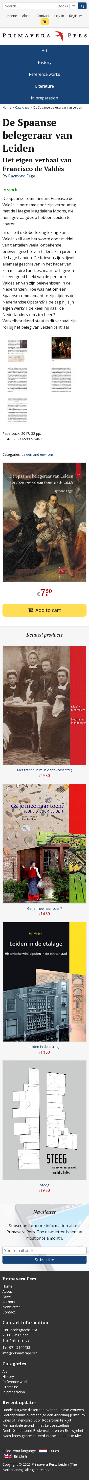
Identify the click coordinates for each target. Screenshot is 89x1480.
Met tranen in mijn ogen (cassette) (44, 770)
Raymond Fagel (22, 176)
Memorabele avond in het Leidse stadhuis (35, 1425)
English (20, 1456)
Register (75, 15)
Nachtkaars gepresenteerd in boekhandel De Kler (41, 1435)
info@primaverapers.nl (20, 1353)
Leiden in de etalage (44, 1046)
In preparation (44, 98)
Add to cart (48, 610)
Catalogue (22, 107)
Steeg (44, 1185)
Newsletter (11, 1307)
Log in (59, 15)
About (27, 15)
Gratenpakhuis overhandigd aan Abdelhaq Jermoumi (44, 1415)
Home (12, 15)
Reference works (44, 74)
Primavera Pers (44, 1464)
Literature (44, 86)
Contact (43, 15)
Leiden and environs (38, 454)
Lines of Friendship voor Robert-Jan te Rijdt (36, 1420)
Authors (8, 1301)
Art (44, 50)
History (44, 62)
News (7, 1296)
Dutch (54, 1450)
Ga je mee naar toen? (44, 908)
